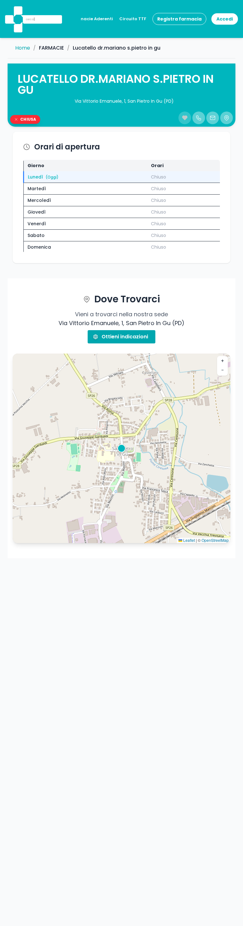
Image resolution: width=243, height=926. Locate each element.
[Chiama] (198, 118)
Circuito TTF (132, 19)
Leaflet (188, 540)
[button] (17, 10)
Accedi (224, 19)
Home (22, 48)
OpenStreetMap (215, 540)
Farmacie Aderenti (92, 19)
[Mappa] (226, 118)
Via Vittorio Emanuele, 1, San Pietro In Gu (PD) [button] (124, 101)
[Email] (212, 118)
